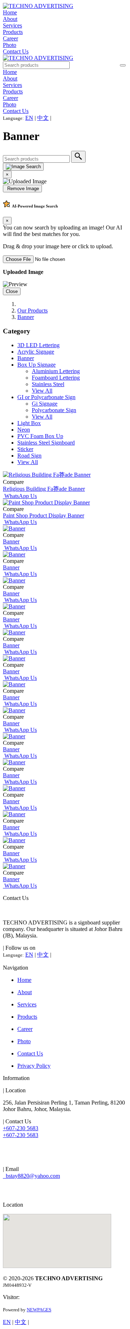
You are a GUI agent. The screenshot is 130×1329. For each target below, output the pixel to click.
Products (13, 32)
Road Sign (29, 456)
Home (10, 12)
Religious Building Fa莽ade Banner (44, 489)
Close (12, 291)
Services (12, 25)
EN (29, 118)
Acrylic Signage (35, 352)
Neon (23, 430)
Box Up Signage (36, 365)
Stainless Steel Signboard (46, 443)
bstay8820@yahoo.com (31, 1176)
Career (10, 38)
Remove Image (22, 188)
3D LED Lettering (38, 345)
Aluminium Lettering (56, 371)
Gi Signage (44, 404)
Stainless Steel (48, 384)
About (10, 19)
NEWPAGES (39, 1309)
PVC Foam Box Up (40, 436)
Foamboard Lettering (56, 378)
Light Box (29, 423)
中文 (43, 118)
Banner (25, 317)
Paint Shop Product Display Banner (43, 515)
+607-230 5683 (20, 1128)
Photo (9, 45)
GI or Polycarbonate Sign (46, 397)
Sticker (25, 449)
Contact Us (16, 51)
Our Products (32, 310)
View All (42, 391)
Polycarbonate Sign (54, 410)
